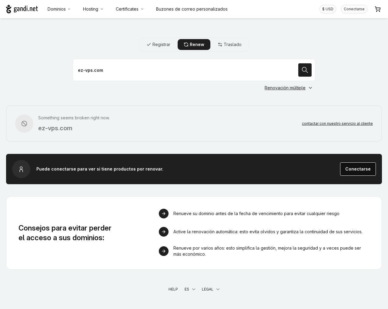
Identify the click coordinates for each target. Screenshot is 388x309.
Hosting (90, 9)
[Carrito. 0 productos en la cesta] (377, 9)
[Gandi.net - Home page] (22, 9)
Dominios (57, 9)
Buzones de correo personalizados (192, 9)
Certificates (127, 9)
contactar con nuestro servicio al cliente (337, 123)
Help (173, 289)
